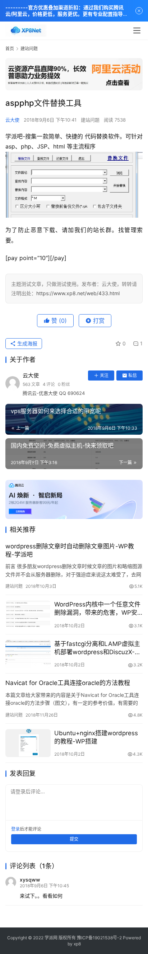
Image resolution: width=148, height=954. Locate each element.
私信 (132, 375)
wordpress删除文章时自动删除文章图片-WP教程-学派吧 (69, 550)
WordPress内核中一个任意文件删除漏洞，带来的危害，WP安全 (97, 609)
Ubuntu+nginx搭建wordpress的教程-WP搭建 (96, 737)
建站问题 (90, 120)
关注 (104, 375)
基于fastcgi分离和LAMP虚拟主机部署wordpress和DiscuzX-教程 (97, 648)
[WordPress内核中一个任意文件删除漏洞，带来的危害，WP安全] (28, 614)
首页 (9, 48)
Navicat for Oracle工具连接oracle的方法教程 (67, 682)
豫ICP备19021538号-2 (99, 937)
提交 (74, 839)
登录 (15, 829)
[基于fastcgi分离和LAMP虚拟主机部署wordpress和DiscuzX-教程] (28, 654)
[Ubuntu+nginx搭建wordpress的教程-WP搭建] (28, 743)
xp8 (77, 943)
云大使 (12, 120)
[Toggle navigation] (136, 30)
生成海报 (26, 343)
